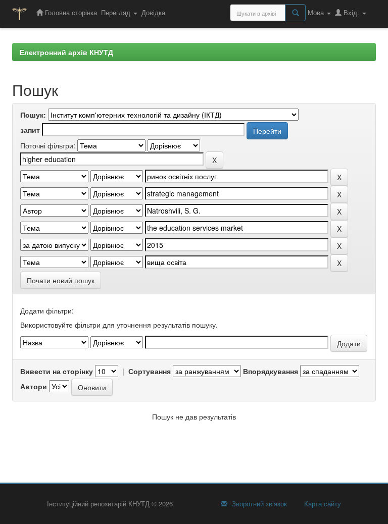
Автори (33, 386)
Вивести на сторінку (56, 371)
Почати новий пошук (60, 280)
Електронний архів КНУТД (66, 52)
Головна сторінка (70, 12)
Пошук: (33, 115)
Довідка (153, 12)
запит (30, 130)
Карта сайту (321, 503)
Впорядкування (270, 371)
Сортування (149, 371)
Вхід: (351, 12)
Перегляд (116, 12)
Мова (317, 12)
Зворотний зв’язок (258, 503)
